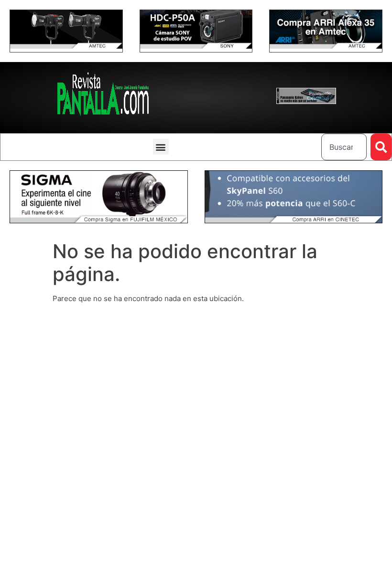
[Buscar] (381, 147)
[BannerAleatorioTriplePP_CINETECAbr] (294, 220)
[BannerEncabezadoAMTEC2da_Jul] (66, 46)
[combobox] (344, 147)
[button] (161, 147)
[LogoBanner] (306, 101)
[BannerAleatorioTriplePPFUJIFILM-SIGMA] (99, 220)
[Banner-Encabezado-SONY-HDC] (196, 46)
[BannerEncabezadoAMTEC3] (326, 46)
